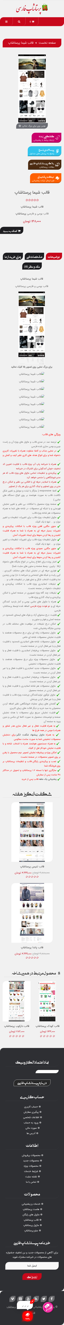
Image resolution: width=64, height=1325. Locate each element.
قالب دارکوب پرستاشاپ (16, 1026)
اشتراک (32, 1276)
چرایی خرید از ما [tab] (13, 256)
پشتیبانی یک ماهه (48, 779)
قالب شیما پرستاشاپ (32, 207)
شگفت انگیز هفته (32, 793)
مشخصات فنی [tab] (34, 256)
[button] (19, 21)
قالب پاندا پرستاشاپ (32, 947)
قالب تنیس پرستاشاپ (32, 866)
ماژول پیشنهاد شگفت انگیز (30, 735)
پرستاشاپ (20, 214)
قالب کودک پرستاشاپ (47, 1026)
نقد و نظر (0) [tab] (32, 266)
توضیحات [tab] (54, 256)
